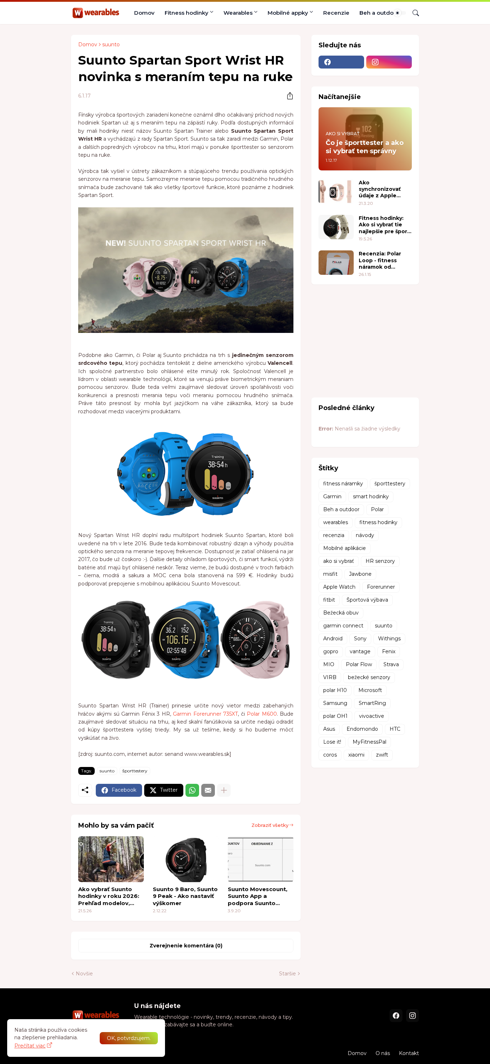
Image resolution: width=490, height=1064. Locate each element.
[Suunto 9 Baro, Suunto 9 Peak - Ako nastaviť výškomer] (185, 859)
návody (365, 535)
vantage (360, 651)
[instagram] (389, 62)
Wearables (238, 12)
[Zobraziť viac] (224, 790)
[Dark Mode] (400, 13)
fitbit (329, 600)
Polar (377, 509)
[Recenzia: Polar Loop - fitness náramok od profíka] (336, 262)
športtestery (134, 770)
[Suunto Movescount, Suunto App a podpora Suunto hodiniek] (260, 859)
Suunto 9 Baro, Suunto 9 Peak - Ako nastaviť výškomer (185, 896)
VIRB (329, 677)
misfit (330, 574)
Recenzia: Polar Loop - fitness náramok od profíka (380, 260)
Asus (329, 729)
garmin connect (343, 625)
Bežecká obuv (341, 612)
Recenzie (336, 12)
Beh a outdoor (379, 12)
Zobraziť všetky (269, 825)
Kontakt (409, 1053)
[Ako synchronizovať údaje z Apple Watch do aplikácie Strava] (336, 191)
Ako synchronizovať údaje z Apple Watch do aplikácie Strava (385, 189)
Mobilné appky (288, 12)
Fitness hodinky (186, 12)
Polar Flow (359, 664)
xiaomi (356, 755)
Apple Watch (339, 587)
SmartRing (372, 703)
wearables (335, 522)
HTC (395, 729)
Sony (360, 638)
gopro (330, 651)
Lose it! (332, 742)
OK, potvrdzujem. (129, 1038)
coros (330, 755)
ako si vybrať (338, 561)
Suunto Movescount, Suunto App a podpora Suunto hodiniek (257, 896)
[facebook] (341, 62)
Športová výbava (367, 600)
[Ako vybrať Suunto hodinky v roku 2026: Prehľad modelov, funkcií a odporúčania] (111, 859)
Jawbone (360, 574)
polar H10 (335, 690)
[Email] (208, 790)
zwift (382, 755)
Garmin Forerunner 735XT (205, 714)
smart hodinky (371, 496)
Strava (391, 664)
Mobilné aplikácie (344, 548)
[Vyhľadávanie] (413, 13)
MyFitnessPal (369, 742)
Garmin (332, 496)
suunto (111, 44)
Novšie (84, 973)
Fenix (388, 651)
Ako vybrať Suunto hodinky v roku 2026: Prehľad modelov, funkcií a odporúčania (109, 896)
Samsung (335, 703)
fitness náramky (343, 483)
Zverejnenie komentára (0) (186, 945)
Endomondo (362, 729)
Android (333, 638)
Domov (144, 12)
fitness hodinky (378, 522)
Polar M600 (262, 714)
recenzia (333, 535)
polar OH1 (335, 716)
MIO (328, 664)
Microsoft (370, 690)
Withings (389, 638)
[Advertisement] (365, 340)
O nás (383, 1053)
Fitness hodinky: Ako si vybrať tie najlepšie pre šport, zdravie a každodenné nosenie (385, 225)
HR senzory (380, 561)
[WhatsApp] (192, 790)
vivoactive (371, 716)
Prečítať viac (30, 1045)
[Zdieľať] (287, 96)
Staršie (287, 973)
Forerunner (381, 587)
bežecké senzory (369, 677)
